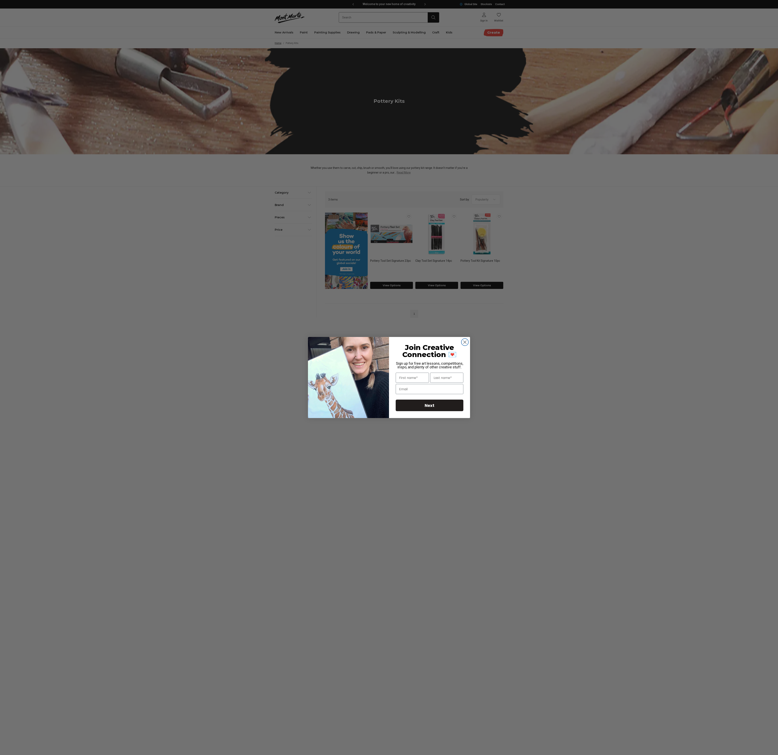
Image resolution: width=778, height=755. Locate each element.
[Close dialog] (464, 342)
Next (429, 405)
